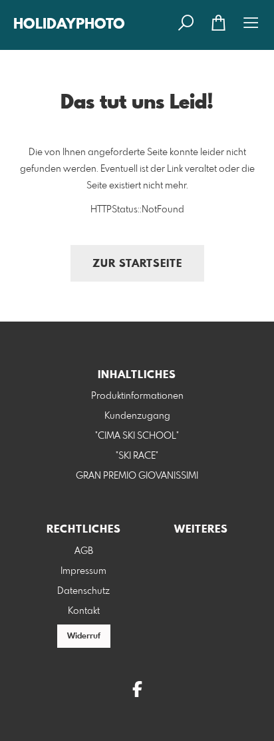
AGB (83, 551)
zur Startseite (137, 264)
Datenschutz (83, 591)
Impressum (83, 571)
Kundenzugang (137, 416)
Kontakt (84, 611)
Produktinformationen (137, 396)
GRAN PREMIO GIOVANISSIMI (137, 476)
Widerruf (83, 636)
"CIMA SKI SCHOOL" (137, 436)
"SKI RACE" (137, 456)
